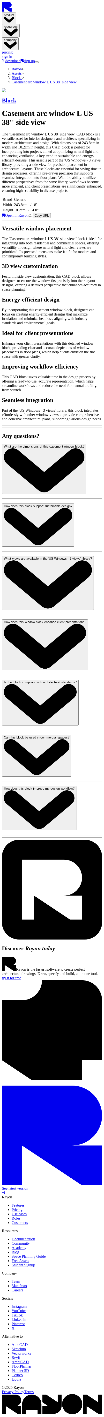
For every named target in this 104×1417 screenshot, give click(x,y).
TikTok (17, 1315)
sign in (7, 56)
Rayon (17, 69)
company (10, 40)
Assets (17, 73)
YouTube (19, 1311)
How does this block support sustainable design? (38, 506)
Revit (16, 1358)
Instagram (19, 1306)
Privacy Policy (13, 1392)
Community (21, 1243)
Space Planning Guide (29, 1256)
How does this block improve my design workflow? (39, 788)
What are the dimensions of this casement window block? (44, 446)
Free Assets (20, 1261)
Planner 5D (20, 1371)
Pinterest (18, 1324)
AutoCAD (20, 1345)
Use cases (19, 1214)
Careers (17, 1290)
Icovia (16, 1379)
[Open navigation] (37, 62)
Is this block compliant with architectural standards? (40, 682)
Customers (20, 1223)
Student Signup (23, 1265)
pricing (7, 52)
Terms (29, 1392)
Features (18, 1205)
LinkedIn (19, 1319)
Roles (16, 1218)
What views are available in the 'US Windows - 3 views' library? (48, 558)
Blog (15, 1252)
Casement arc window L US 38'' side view (44, 82)
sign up (29, 61)
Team (16, 1281)
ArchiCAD (20, 1362)
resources (11, 26)
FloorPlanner (21, 1366)
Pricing (17, 1210)
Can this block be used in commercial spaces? (36, 737)
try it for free (11, 978)
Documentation (23, 1239)
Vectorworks (21, 1353)
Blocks (17, 78)
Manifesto (19, 1286)
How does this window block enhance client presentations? (45, 622)
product (9, 15)
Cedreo (17, 1375)
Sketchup (19, 1349)
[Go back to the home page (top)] (7, 10)
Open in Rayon (17, 215)
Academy (19, 1248)
